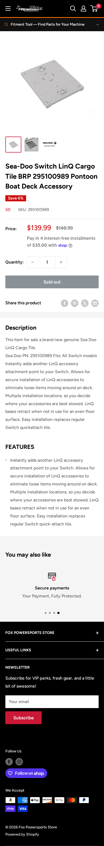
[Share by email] (95, 303)
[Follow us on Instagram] (19, 761)
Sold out (52, 282)
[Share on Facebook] (64, 303)
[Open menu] (8, 8)
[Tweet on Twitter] (85, 303)
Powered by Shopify (22, 834)
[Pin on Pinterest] (74, 303)
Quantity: (14, 262)
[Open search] (73, 8)
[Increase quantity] (61, 262)
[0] (94, 8)
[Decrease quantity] (32, 262)
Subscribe (23, 717)
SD (7, 209)
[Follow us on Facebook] (9, 761)
